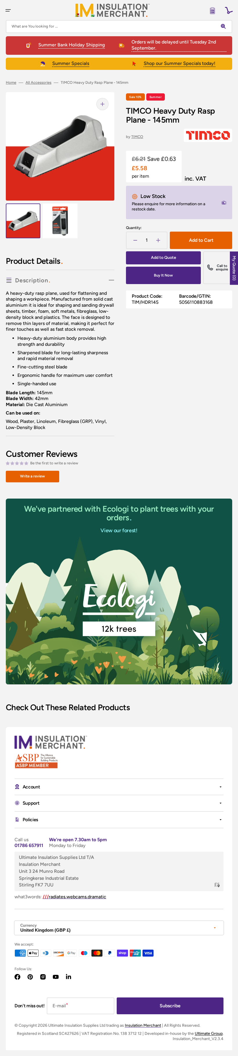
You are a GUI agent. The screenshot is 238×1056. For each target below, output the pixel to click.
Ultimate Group (209, 1033)
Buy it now (163, 275)
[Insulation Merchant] (112, 10)
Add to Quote (163, 257)
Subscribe (170, 1005)
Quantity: (134, 228)
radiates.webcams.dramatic (74, 896)
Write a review (32, 476)
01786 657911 (29, 845)
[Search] (224, 26)
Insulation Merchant (143, 1025)
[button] (8, 10)
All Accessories (38, 82)
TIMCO (137, 137)
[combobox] (119, 26)
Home (11, 82)
